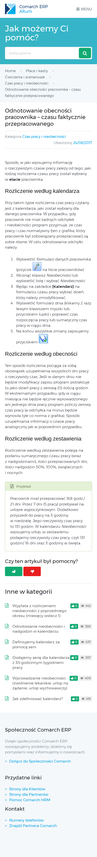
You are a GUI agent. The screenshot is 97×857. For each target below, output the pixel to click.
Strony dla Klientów (27, 789)
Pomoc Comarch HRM (29, 800)
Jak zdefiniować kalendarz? (37, 698)
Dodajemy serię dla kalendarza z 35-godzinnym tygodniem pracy (41, 662)
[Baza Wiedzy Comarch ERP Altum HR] (26, 9)
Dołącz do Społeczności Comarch (40, 761)
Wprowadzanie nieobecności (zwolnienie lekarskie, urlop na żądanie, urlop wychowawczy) (40, 683)
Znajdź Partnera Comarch (33, 825)
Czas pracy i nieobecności (44, 136)
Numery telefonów (26, 820)
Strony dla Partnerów (28, 794)
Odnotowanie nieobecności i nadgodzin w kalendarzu (38, 629)
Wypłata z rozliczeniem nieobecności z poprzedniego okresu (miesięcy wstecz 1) (39, 610)
